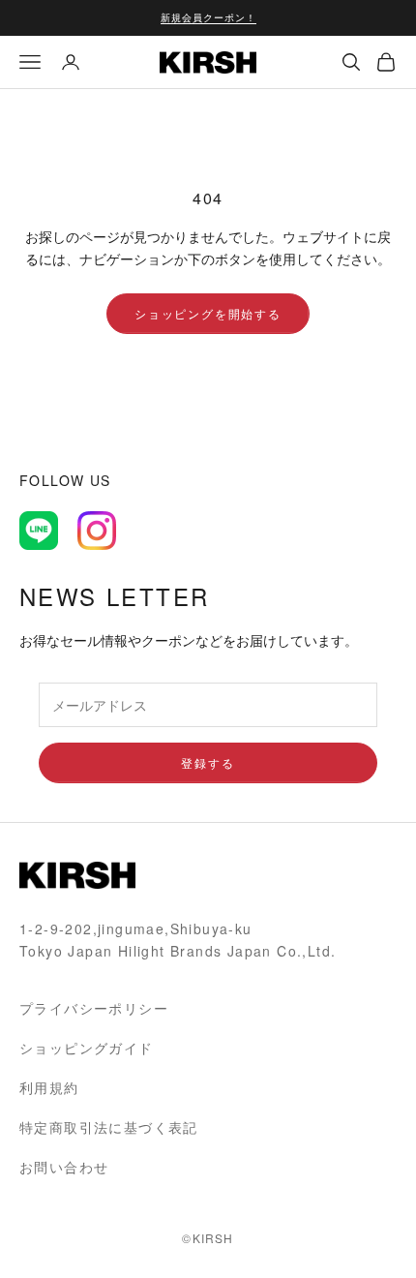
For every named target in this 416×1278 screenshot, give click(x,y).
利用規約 (49, 1087)
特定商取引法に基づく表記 (108, 1127)
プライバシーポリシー (93, 1008)
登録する (207, 762)
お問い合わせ (63, 1166)
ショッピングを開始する (208, 313)
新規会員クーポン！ (208, 17)
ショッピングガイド (86, 1047)
